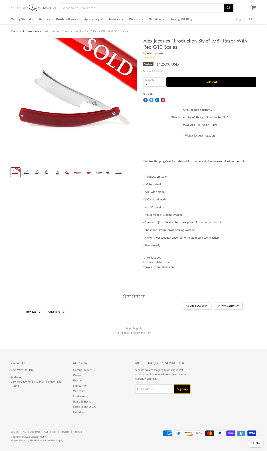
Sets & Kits (79, 385)
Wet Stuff (79, 391)
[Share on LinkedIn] (157, 100)
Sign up (182, 389)
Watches (135, 19)
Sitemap (77, 431)
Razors (43, 19)
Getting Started (21, 19)
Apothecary (92, 19)
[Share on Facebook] (145, 100)
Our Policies (50, 431)
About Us (35, 431)
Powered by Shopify (53, 440)
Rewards (64, 431)
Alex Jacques (155, 53)
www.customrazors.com (159, 267)
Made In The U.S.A (84, 406)
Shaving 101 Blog (181, 19)
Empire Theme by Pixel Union (26, 440)
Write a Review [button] (230, 305)
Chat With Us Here (22, 369)
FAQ (24, 431)
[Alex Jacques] (74, 101)
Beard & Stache (82, 401)
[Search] (228, 8)
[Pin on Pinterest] (163, 100)
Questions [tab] (54, 311)
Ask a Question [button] (198, 305)
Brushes (78, 380)
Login (239, 19)
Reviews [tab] (31, 311)
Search (14, 431)
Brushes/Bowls (66, 19)
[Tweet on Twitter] (151, 100)
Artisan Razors (32, 31)
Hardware (114, 19)
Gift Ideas (155, 19)
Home (15, 31)
